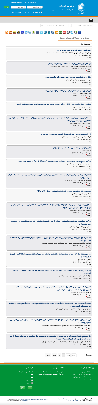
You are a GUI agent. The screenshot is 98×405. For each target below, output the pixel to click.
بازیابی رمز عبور (16, 12)
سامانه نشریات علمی (67, 398)
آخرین (48, 355)
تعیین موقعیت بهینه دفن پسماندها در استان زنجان (72, 148)
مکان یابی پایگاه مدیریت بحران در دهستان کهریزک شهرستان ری (67, 77)
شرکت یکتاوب (86, 379)
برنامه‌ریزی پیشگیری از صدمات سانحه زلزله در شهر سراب (69, 63)
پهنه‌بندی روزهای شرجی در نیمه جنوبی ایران (74, 50)
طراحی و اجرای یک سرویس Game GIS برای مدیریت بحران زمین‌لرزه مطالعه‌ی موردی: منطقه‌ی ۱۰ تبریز (53, 104)
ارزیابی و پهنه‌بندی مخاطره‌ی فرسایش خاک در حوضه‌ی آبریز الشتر (67, 91)
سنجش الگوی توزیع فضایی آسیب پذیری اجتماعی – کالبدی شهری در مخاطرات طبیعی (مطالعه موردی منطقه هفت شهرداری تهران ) (50, 239)
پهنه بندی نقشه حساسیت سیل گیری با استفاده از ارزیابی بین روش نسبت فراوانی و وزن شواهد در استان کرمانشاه (52, 271)
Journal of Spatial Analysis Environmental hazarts (33, 399)
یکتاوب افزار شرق (73, 400)
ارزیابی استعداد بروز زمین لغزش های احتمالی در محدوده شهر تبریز (66, 134)
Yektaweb (25, 400)
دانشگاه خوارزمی (85, 372)
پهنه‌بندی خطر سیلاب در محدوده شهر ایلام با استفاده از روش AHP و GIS (64, 191)
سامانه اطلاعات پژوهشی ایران (82, 377)
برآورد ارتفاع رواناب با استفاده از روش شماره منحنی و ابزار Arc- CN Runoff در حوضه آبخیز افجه (55, 161)
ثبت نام (27, 12)
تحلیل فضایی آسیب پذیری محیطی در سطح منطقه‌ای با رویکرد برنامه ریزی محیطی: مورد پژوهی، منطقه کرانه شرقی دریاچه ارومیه (49, 176)
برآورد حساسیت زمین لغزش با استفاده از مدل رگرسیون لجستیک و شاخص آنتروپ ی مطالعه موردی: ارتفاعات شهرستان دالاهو (51, 222)
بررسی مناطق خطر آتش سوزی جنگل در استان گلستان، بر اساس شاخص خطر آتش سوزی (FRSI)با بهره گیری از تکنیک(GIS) (50, 255)
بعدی (54, 355)
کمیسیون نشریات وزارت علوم (82, 374)
